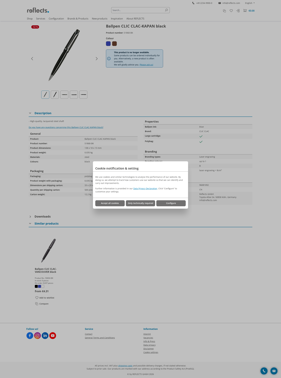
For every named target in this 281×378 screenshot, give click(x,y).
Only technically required (140, 203)
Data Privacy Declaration (145, 188)
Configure (171, 203)
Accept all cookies (110, 203)
